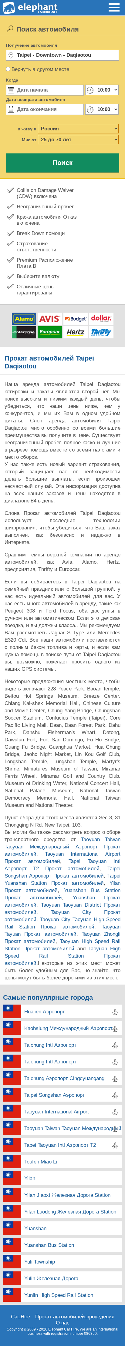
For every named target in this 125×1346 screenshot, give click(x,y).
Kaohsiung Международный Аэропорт (68, 1028)
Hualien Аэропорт (44, 1012)
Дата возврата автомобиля (35, 99)
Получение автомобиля (31, 45)
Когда (12, 80)
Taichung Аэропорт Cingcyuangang (64, 1078)
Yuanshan (35, 1228)
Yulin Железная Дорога (51, 1278)
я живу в (27, 128)
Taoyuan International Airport (56, 1112)
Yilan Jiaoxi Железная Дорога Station (67, 1195)
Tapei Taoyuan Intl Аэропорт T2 (60, 1145)
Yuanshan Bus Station (49, 1245)
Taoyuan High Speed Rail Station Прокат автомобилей (62, 956)
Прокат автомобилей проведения (74, 1317)
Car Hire (20, 1317)
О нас (62, 1323)
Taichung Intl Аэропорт (50, 1045)
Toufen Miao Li (40, 1162)
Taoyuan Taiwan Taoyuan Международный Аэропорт (73, 1128)
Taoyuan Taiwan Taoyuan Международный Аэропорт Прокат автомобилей (62, 847)
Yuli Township (39, 1262)
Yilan (29, 1178)
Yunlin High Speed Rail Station (58, 1295)
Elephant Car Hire (63, 1329)
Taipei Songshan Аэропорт (54, 1095)
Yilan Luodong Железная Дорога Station (70, 1212)
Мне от (29, 139)
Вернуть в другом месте (40, 69)
